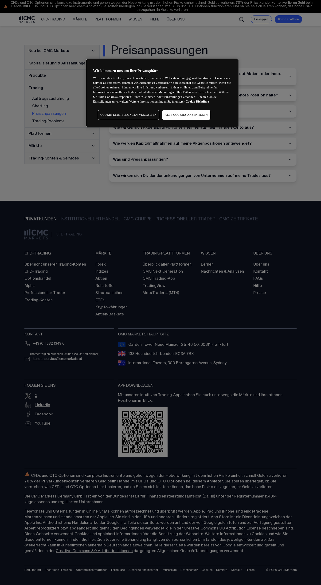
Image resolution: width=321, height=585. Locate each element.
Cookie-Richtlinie (197, 101)
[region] (162, 93)
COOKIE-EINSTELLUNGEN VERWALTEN (128, 114)
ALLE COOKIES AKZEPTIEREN (186, 114)
